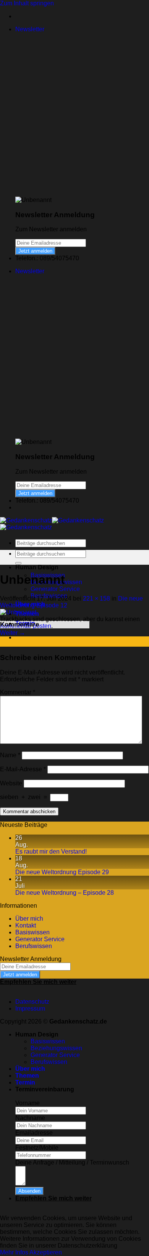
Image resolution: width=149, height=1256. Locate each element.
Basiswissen (32, 932)
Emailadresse (34, 1132)
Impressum (30, 1008)
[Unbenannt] (18, 612)
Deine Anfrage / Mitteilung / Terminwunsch (72, 1162)
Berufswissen (33, 946)
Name (10, 755)
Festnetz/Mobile (36, 1147)
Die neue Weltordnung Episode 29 (62, 872)
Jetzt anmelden (35, 251)
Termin (25, 1082)
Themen (27, 1075)
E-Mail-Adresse (23, 769)
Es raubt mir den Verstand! (51, 851)
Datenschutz (32, 1001)
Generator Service (55, 589)
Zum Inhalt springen (27, 3)
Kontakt (25, 925)
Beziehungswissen (56, 1048)
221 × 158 (96, 598)
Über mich (29, 918)
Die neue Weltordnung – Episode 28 (64, 892)
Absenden (29, 1191)
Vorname (27, 1103)
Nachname (30, 1118)
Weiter (12, 633)
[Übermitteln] (18, 563)
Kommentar (17, 692)
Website (11, 783)
